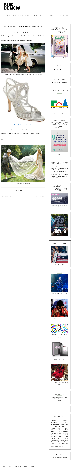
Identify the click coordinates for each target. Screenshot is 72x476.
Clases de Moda (18, 466)
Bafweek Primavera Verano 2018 (57, 446)
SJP (52, 426)
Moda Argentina (63, 431)
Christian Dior (55, 440)
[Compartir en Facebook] (25, 32)
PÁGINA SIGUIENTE (40, 196)
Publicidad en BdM (29, 466)
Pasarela (34, 15)
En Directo (61, 15)
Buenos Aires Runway (59, 442)
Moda (8, 15)
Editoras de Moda (63, 430)
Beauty (65, 422)
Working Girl (54, 431)
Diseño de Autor (59, 426)
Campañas (65, 433)
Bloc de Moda (7, 466)
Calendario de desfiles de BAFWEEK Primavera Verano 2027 (60, 336)
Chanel (66, 428)
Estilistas (62, 440)
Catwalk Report (56, 438)
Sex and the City (56, 433)
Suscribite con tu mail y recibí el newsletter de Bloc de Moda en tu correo (59, 398)
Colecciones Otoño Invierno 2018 (59, 445)
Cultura (20, 15)
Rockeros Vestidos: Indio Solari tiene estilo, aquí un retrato (60, 295)
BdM (67, 15)
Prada (66, 440)
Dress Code (64, 424)
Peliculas (65, 438)
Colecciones (54, 430)
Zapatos (42, 15)
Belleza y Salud (50, 15)
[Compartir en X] (23, 32)
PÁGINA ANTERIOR (6, 196)
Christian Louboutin (57, 435)
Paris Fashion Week (59, 427)
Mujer (13, 15)
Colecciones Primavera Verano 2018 (59, 443)
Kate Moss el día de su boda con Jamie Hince (31, 36)
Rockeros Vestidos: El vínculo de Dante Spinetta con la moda (59, 320)
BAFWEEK (55, 424)
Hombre (27, 15)
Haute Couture (63, 436)
